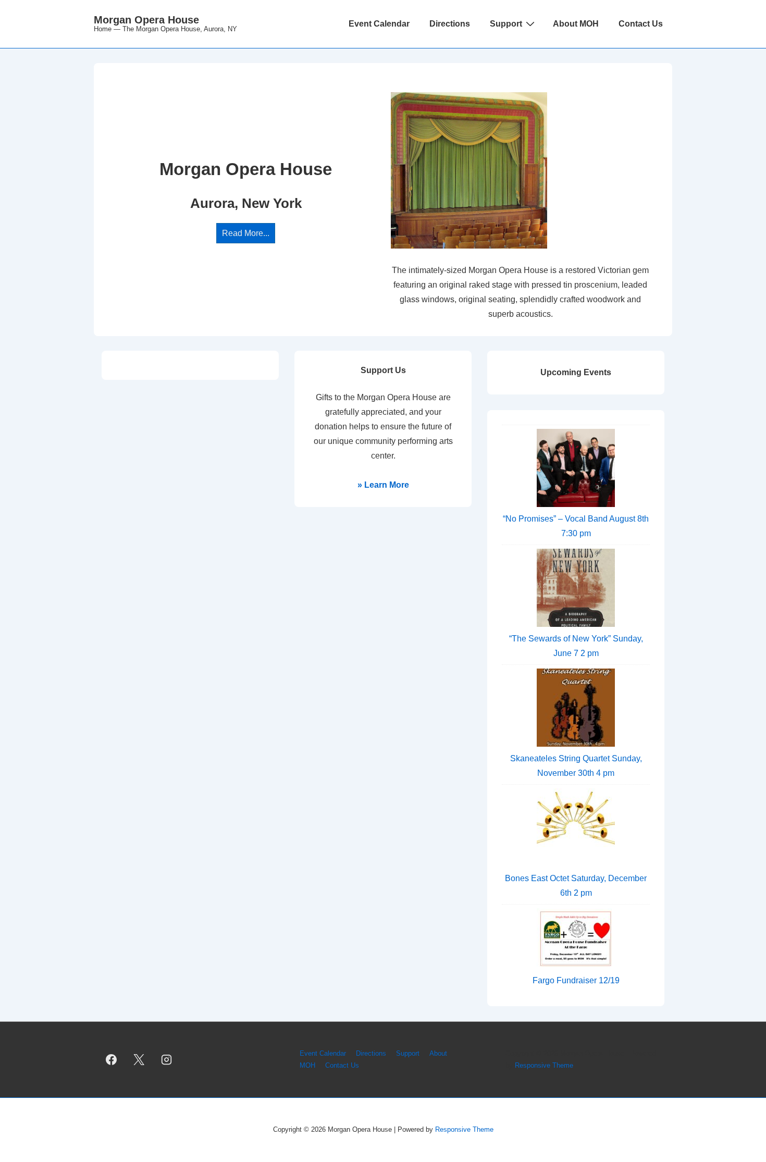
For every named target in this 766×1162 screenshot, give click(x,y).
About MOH (576, 23)
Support (506, 23)
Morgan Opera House (146, 20)
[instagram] (167, 1060)
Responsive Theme (544, 1065)
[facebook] (111, 1060)
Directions (449, 23)
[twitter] (139, 1060)
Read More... (245, 233)
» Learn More (383, 484)
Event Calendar (379, 23)
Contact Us (641, 23)
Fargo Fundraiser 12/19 (576, 980)
